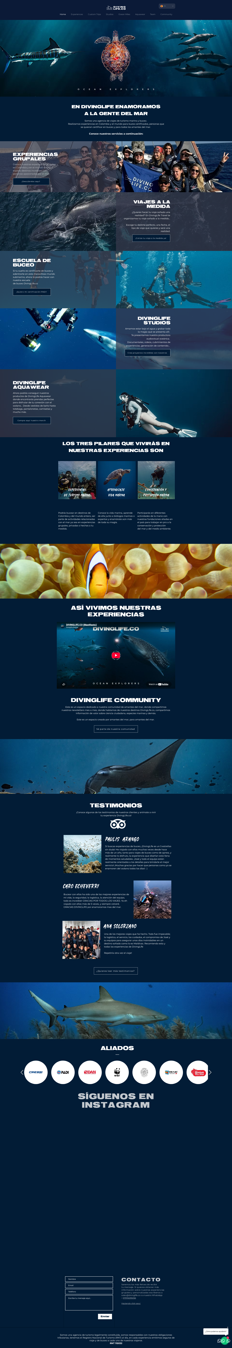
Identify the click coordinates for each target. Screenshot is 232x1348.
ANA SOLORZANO (120, 926)
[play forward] (210, 1072)
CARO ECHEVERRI (81, 886)
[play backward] (22, 1072)
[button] (36, 1072)
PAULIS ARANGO (122, 839)
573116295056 (129, 1298)
